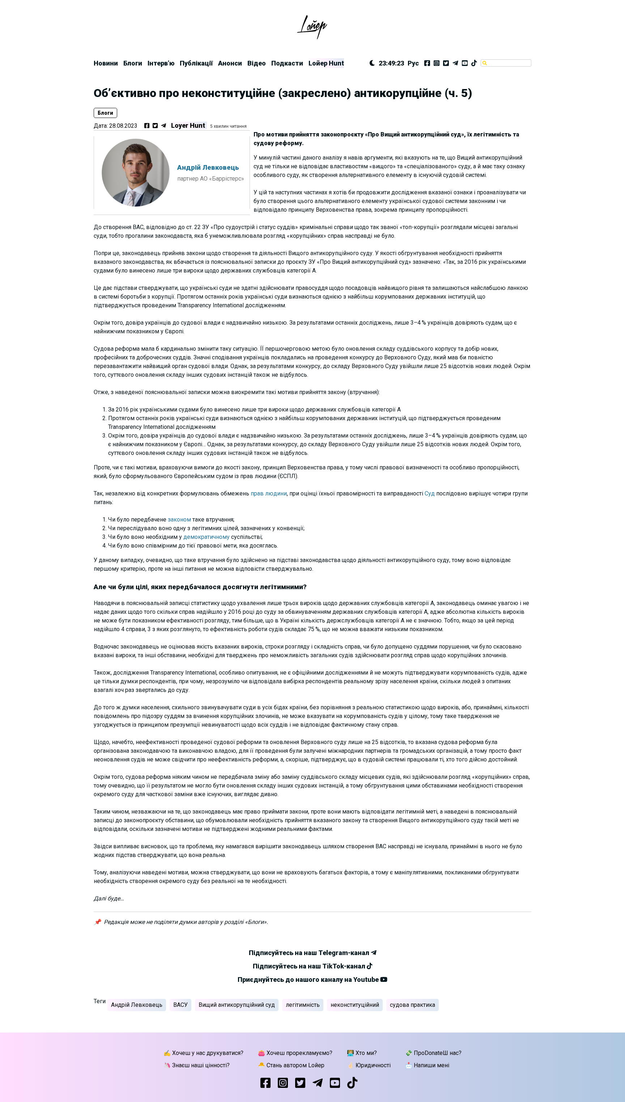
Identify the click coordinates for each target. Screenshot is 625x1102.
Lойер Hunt (326, 63)
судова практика (412, 1004)
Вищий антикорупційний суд (237, 1004)
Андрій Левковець (136, 1004)
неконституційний (355, 1004)
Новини (106, 63)
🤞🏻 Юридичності (369, 1065)
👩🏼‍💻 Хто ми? (362, 1053)
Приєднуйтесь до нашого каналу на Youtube (309, 979)
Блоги (132, 63)
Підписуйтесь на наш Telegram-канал (310, 953)
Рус (413, 63)
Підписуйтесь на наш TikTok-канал (310, 966)
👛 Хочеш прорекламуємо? (295, 1053)
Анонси (230, 63)
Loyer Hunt (188, 125)
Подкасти (287, 63)
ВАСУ (180, 1004)
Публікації (196, 63)
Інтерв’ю (161, 63)
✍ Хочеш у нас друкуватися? (203, 1053)
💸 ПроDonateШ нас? (433, 1053)
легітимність (303, 1004)
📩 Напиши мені (427, 1065)
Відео (256, 63)
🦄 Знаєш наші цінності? (196, 1065)
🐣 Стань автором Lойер (291, 1065)
